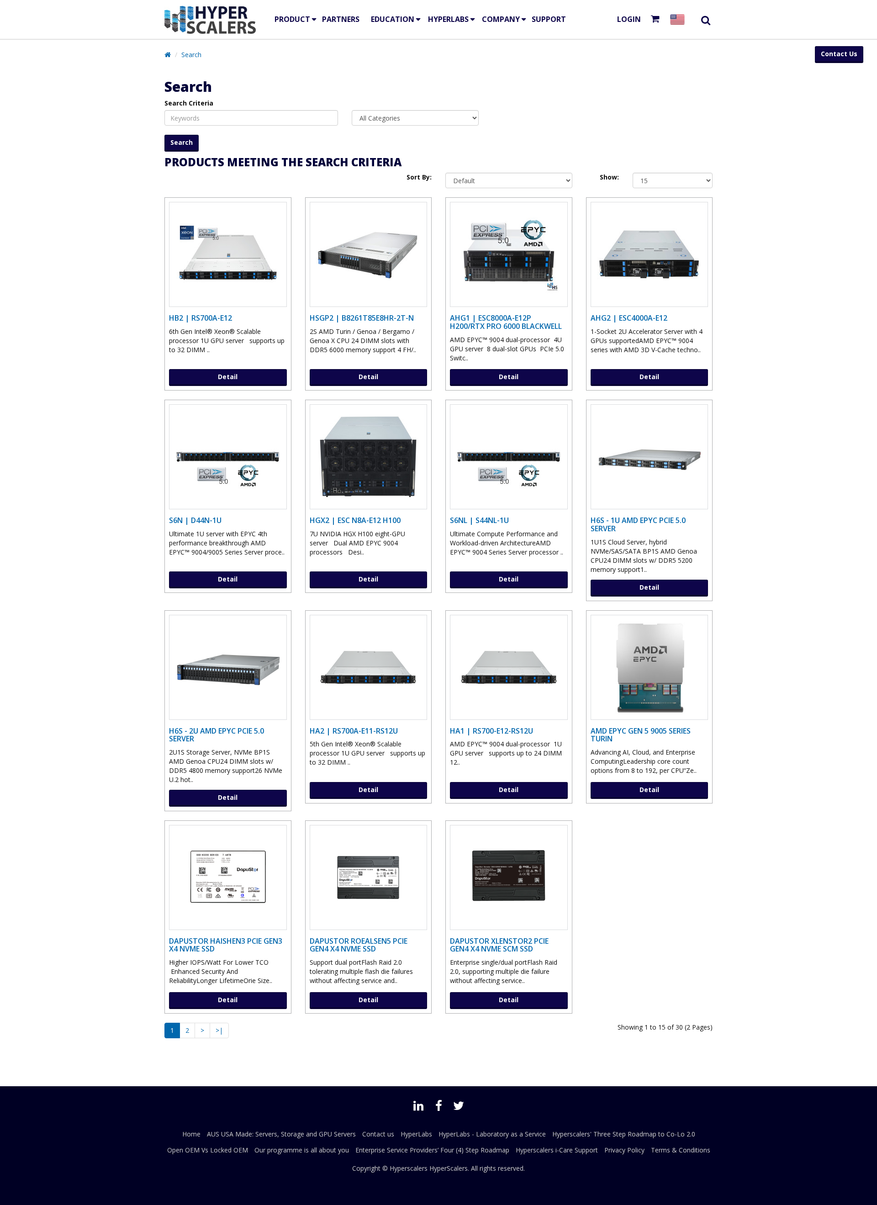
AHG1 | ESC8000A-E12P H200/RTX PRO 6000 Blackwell (506, 322)
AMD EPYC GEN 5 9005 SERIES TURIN (641, 735)
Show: (609, 177)
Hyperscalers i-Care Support (557, 1150)
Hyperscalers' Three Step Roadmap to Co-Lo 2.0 (623, 1134)
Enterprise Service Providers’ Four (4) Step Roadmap (432, 1150)
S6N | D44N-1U (195, 520)
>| (219, 1030)
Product (292, 19)
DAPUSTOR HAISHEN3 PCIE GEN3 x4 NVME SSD (225, 945)
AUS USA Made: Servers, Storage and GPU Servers (281, 1134)
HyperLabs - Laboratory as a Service (492, 1134)
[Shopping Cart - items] (657, 19)
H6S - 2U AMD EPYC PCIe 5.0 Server (216, 735)
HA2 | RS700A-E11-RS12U (354, 731)
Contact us (378, 1134)
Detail (228, 376)
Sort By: (419, 177)
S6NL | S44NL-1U (479, 520)
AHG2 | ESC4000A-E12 (629, 318)
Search (191, 54)
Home (191, 1134)
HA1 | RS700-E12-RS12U (491, 731)
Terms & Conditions (680, 1150)
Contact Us (839, 53)
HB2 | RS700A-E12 (200, 318)
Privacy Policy (624, 1150)
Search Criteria (188, 103)
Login (629, 19)
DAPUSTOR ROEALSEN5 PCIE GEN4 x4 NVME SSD (358, 945)
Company (501, 19)
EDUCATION (392, 19)
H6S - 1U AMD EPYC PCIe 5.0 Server (638, 524)
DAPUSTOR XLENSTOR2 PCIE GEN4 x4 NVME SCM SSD (499, 945)
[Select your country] (679, 19)
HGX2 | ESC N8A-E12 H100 (355, 520)
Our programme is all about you (301, 1150)
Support (549, 19)
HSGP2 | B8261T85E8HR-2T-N (362, 318)
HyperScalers (448, 1168)
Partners (340, 19)
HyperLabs (448, 19)
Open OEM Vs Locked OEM (207, 1150)
